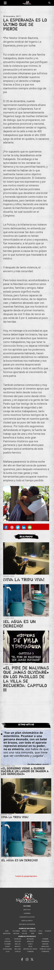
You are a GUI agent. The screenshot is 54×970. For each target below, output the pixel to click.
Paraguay (32, 931)
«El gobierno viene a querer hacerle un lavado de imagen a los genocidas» (25, 771)
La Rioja (17, 951)
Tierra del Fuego (45, 949)
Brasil (40, 933)
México (24, 931)
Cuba (6, 931)
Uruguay (16, 933)
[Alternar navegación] (5, 3)
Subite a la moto (27, 920)
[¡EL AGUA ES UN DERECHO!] (26, 600)
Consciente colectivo (27, 917)
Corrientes (45, 951)
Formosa (30, 951)
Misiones (45, 944)
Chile (40, 931)
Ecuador (48, 931)
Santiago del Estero (30, 949)
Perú (32, 933)
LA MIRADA (27, 913)
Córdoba (7, 941)
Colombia (16, 931)
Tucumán (7, 944)
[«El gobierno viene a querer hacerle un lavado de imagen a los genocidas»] (26, 747)
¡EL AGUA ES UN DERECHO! (19, 623)
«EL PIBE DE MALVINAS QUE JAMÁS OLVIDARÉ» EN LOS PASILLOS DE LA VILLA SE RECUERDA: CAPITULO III (26, 678)
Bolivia (24, 933)
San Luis (17, 944)
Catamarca (45, 941)
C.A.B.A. (7, 939)
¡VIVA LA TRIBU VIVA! (23, 579)
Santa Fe (17, 946)
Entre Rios (17, 939)
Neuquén (18, 941)
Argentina (6, 933)
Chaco (30, 944)
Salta (30, 946)
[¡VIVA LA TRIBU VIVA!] (26, 558)
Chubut (7, 946)
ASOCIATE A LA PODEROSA (27, 924)
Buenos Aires (7, 949)
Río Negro (30, 939)
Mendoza (30, 941)
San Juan (17, 949)
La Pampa (45, 939)
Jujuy (7, 951)
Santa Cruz (45, 946)
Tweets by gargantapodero (26, 876)
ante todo (27, 909)
